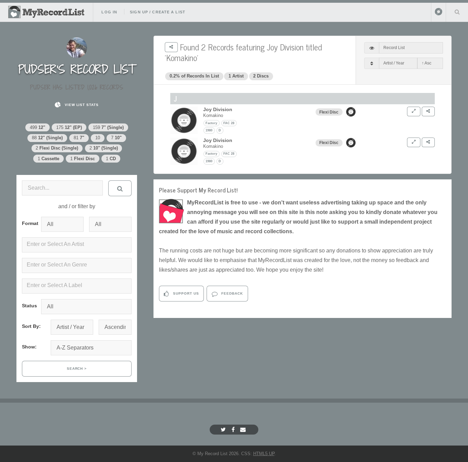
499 (37, 127)
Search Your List (457, 12)
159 (108, 127)
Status (29, 305)
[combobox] (77, 244)
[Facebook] (234, 430)
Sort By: (31, 326)
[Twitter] (224, 430)
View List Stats (81, 105)
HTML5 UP (263, 453)
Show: (29, 347)
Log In (109, 12)
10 (97, 137)
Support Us (185, 293)
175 (69, 127)
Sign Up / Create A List (157, 12)
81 (79, 137)
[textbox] (78, 244)
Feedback (231, 293)
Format (29, 223)
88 (47, 137)
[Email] (243, 430)
